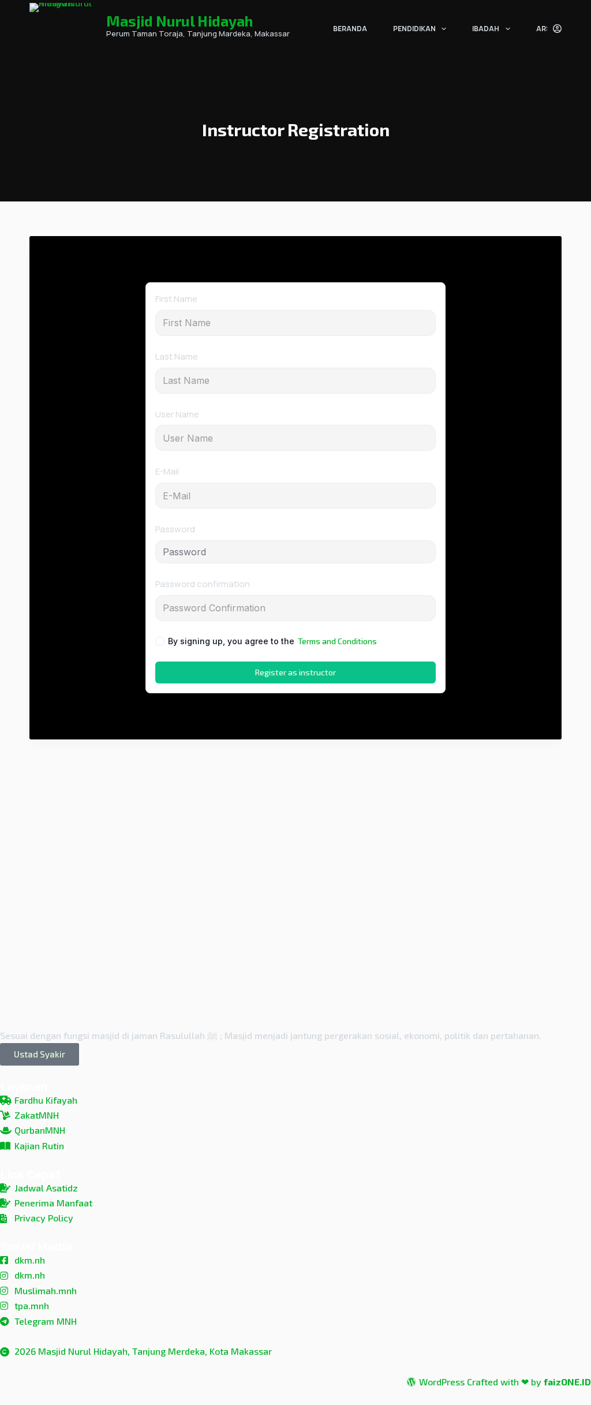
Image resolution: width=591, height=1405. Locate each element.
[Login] (557, 28)
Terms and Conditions (337, 641)
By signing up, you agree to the (272, 641)
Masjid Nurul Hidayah (179, 20)
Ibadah (485, 28)
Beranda (350, 28)
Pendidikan (414, 28)
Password (175, 529)
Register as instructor (295, 672)
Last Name (176, 356)
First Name (176, 299)
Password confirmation (202, 584)
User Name (177, 414)
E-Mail (167, 471)
